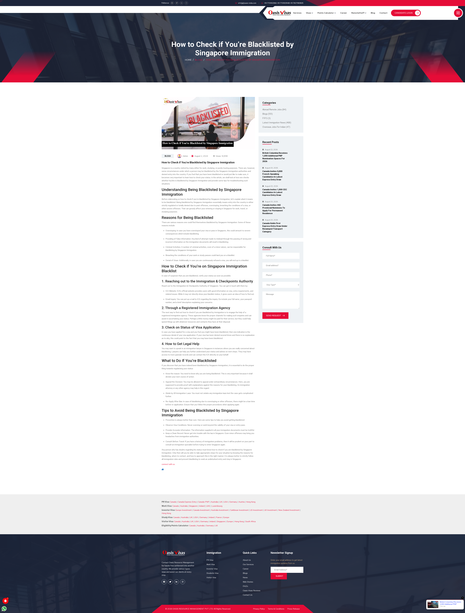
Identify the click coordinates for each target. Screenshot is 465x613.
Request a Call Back (232, 58)
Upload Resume (211, 52)
